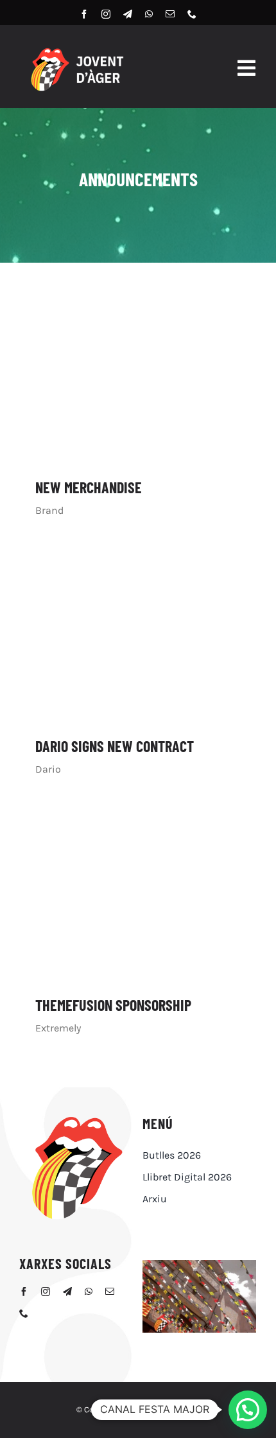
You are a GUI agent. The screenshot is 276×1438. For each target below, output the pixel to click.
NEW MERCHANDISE (88, 487)
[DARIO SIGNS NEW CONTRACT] (138, 636)
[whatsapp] (149, 14)
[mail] (170, 14)
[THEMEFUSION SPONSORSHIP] (138, 895)
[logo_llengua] (76, 1118)
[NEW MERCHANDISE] (138, 377)
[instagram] (105, 14)
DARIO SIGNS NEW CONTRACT (114, 746)
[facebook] (84, 14)
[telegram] (127, 14)
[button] (248, 1409)
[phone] (191, 14)
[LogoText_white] (76, 50)
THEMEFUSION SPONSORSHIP (113, 1004)
